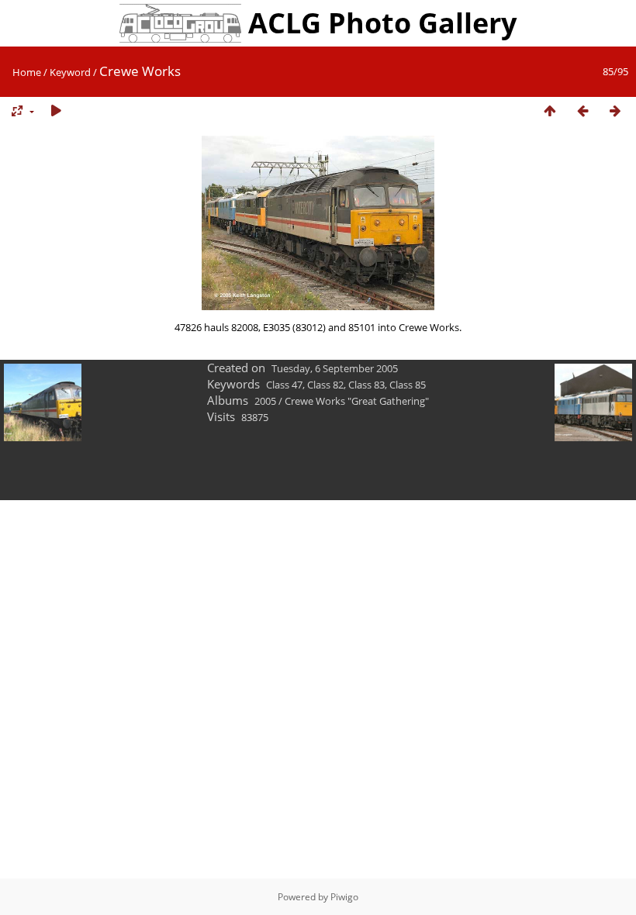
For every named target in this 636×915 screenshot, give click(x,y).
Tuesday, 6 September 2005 (334, 368)
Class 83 (366, 385)
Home (26, 72)
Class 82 (325, 385)
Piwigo (344, 896)
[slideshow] (56, 111)
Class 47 (284, 385)
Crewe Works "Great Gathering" (357, 401)
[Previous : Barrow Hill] (582, 111)
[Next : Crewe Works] (615, 111)
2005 (265, 401)
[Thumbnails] (550, 111)
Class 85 (407, 385)
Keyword (70, 72)
